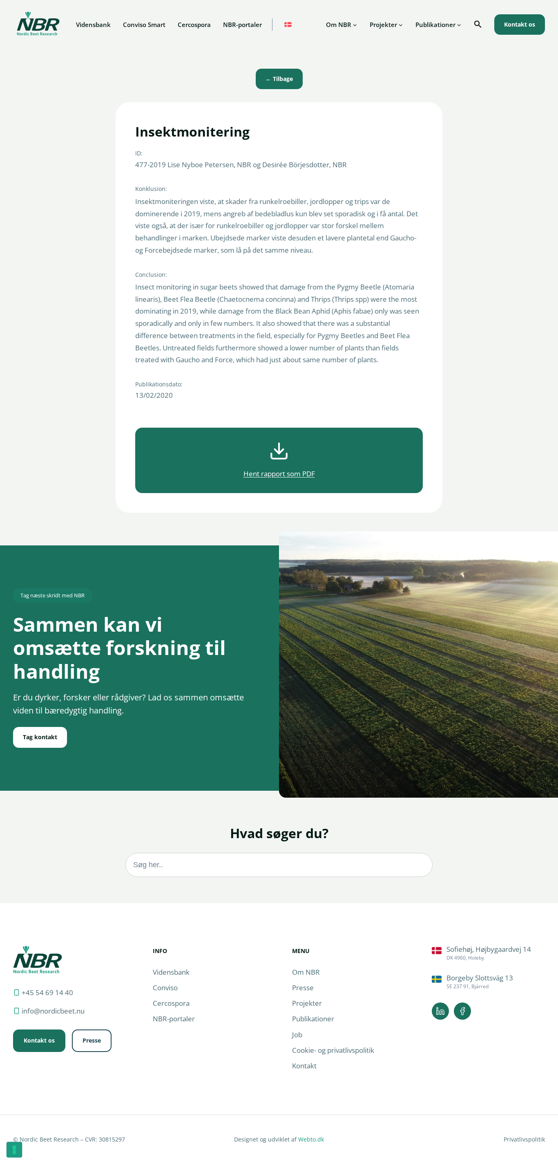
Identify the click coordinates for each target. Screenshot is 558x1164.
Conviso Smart (144, 24)
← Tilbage (279, 79)
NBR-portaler (242, 24)
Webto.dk (311, 1139)
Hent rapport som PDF (279, 473)
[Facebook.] (462, 1011)
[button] (478, 24)
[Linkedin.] (440, 1011)
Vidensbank (93, 24)
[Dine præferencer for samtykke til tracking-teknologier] (14, 1149)
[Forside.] (37, 959)
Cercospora (194, 24)
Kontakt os (519, 24)
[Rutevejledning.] (488, 953)
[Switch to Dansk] (288, 25)
